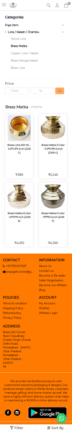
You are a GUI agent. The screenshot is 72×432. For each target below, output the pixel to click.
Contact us (46, 271)
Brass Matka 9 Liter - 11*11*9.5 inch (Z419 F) (53, 217)
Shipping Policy (13, 308)
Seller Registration (51, 280)
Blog (42, 290)
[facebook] (8, 412)
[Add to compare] (15, 135)
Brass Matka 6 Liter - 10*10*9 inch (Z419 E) (19, 217)
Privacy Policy (12, 317)
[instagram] (17, 412)
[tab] (48, 5)
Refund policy (12, 313)
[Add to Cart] (15, 125)
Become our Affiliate (53, 285)
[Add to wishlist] (24, 125)
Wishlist (44, 308)
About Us (45, 266)
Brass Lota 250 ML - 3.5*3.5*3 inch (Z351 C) (19, 148)
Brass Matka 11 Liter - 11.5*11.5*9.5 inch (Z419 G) (53, 148)
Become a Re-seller (52, 275)
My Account (47, 303)
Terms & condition (15, 303)
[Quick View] (24, 135)
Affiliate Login (48, 313)
